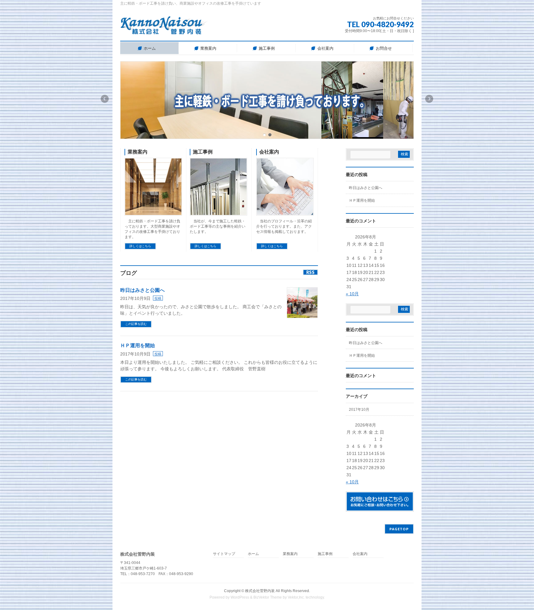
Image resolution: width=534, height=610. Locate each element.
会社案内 (269, 151)
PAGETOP (399, 529)
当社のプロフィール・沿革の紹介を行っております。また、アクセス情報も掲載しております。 (284, 226)
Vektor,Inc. (296, 597)
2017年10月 (359, 409)
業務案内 (137, 151)
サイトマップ (224, 554)
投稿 (158, 298)
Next (430, 99)
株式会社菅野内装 (260, 591)
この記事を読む (136, 324)
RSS (310, 272)
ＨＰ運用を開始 (137, 345)
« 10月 (352, 293)
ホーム (253, 554)
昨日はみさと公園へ (142, 290)
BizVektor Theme (267, 597)
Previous (104, 99)
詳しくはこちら (140, 246)
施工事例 (203, 151)
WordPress (240, 597)
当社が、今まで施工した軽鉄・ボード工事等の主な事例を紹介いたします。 (217, 226)
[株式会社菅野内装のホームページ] (164, 27)
